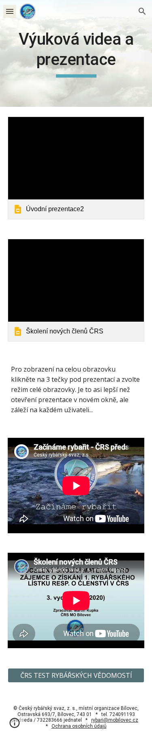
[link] (76, 168)
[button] (9, 11)
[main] (76, 53)
